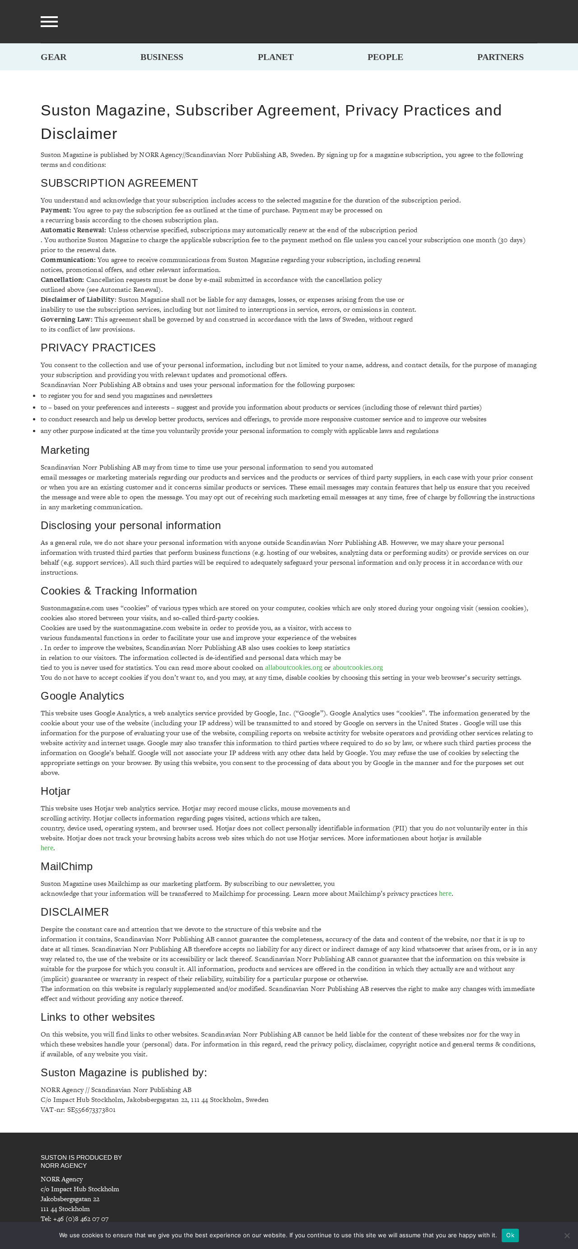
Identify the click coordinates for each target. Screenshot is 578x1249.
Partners (500, 57)
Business (161, 57)
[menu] (49, 21)
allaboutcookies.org (293, 667)
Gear (53, 57)
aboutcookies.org (358, 667)
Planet (276, 57)
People (385, 57)
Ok (510, 1235)
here (47, 848)
